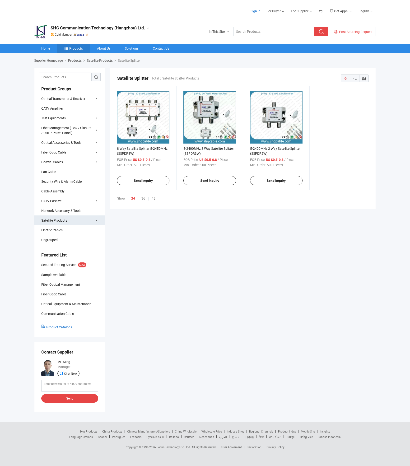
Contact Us (161, 48)
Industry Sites (235, 431)
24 (133, 198)
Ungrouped (49, 240)
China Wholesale (185, 431)
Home (45, 48)
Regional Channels (261, 431)
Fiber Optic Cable (53, 152)
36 (143, 198)
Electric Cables (52, 230)
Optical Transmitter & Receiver (63, 98)
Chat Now (70, 373)
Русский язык (155, 437)
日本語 (249, 437)
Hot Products (88, 431)
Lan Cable (48, 171)
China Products (112, 431)
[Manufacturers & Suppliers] (64, 9)
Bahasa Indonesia (329, 437)
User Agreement (231, 447)
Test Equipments (53, 118)
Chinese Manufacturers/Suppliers (148, 431)
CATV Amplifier (52, 108)
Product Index (287, 431)
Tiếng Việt (306, 437)
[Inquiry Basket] (321, 11)
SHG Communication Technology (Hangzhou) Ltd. (98, 27)
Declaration (254, 447)
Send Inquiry (143, 180)
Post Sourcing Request (356, 31)
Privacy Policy (275, 447)
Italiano (174, 437)
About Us (104, 48)
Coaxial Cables (52, 162)
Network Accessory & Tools (61, 210)
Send (70, 398)
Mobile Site (308, 431)
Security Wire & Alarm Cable (61, 181)
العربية (223, 437)
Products (76, 48)
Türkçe (290, 437)
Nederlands (206, 437)
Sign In (256, 11)
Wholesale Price (211, 431)
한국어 (236, 437)
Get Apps (340, 11)
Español (102, 437)
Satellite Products (54, 220)
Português (118, 437)
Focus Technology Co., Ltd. (174, 447)
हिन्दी (261, 437)
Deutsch (189, 437)
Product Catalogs (59, 327)
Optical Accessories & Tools (61, 142)
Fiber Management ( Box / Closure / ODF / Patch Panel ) (66, 130)
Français (135, 437)
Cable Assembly (53, 191)
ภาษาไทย (275, 437)
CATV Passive (51, 201)
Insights (325, 431)
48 (153, 198)
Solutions (132, 48)
